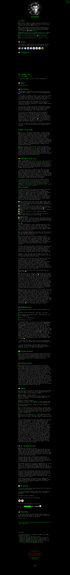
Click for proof (28, 184)
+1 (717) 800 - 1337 (25, 76)
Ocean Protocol (37, 503)
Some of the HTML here (24, 536)
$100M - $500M (48, 329)
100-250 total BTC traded (32, 191)
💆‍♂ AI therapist (35, 25)
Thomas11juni (34, 540)
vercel (41, 541)
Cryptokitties (21, 383)
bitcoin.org (43, 101)
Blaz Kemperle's (35, 537)
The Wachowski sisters (24, 542)
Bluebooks (34, 146)
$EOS (21, 211)
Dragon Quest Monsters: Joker (32, 415)
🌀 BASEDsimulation (41, 32)
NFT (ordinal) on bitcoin (41, 37)
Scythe (24, 408)
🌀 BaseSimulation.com (28, 32)
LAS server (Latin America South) (32, 402)
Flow (44, 379)
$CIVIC (23, 213)
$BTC (21, 206)
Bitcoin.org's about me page (42, 160)
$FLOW (21, 201)
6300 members (34, 185)
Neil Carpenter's (35, 539)
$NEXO (21, 209)
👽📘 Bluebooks (33, 30)
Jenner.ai (46, 23)
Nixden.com (41, 365)
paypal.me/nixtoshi (22, 518)
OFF (67, 1)
